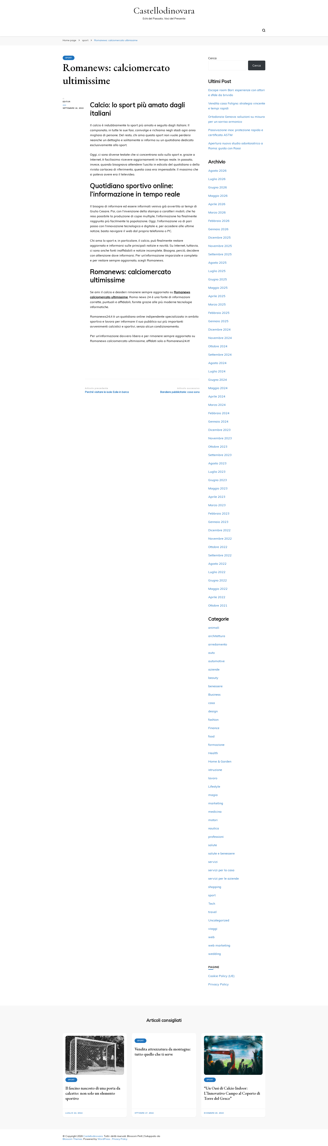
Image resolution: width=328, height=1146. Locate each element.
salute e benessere (221, 853)
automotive (216, 661)
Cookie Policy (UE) (221, 976)
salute (212, 845)
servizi (213, 862)
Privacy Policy (218, 984)
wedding (214, 954)
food (211, 736)
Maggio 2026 (218, 196)
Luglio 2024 (217, 371)
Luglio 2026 (217, 179)
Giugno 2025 (217, 279)
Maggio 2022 (218, 589)
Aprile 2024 (216, 396)
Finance (213, 728)
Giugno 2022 (217, 580)
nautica (213, 828)
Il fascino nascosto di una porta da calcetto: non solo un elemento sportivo (92, 1093)
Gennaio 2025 (218, 321)
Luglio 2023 (217, 472)
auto (211, 653)
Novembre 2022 (220, 538)
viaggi (212, 929)
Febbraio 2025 (218, 313)
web (211, 937)
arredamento (217, 644)
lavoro (212, 778)
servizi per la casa (221, 870)
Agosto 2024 (217, 363)
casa (211, 703)
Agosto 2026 (217, 171)
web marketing (219, 945)
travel (212, 912)
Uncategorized (218, 920)
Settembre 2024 (220, 355)
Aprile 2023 (216, 497)
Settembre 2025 (220, 254)
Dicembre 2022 (219, 530)
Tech (211, 904)
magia (213, 795)
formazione (216, 745)
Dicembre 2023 (219, 430)
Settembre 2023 (220, 455)
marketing (215, 803)
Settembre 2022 (220, 555)
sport (68, 58)
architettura (216, 636)
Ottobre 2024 (217, 346)
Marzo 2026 (217, 212)
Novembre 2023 (220, 438)
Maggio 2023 (218, 488)
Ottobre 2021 (217, 605)
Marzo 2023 (217, 505)
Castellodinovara (164, 10)
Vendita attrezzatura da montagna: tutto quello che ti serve (163, 1051)
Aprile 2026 (216, 204)
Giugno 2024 (217, 380)
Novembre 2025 (220, 246)
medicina (215, 812)
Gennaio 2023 (218, 522)
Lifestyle (214, 786)
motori (213, 820)
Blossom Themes (72, 1139)
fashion (213, 720)
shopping (214, 887)
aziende (214, 669)
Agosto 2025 (217, 263)
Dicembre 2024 (219, 329)
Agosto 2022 (217, 564)
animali (213, 628)
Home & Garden (219, 761)
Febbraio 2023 (218, 513)
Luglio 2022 (217, 572)
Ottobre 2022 (217, 547)
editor (66, 102)
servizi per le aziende (223, 878)
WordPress (104, 1139)
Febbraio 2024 (218, 413)
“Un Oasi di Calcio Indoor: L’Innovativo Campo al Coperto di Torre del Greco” (232, 1093)
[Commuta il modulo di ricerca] (263, 30)
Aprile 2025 (216, 296)
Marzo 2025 (217, 304)
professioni (216, 837)
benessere (215, 686)
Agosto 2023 (217, 463)
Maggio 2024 (218, 388)
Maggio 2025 (218, 288)
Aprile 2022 (216, 597)
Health (213, 753)
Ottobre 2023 (217, 447)
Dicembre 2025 (219, 237)
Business (214, 694)
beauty (213, 678)
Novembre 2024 (220, 338)
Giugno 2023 (217, 480)
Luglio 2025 (217, 271)
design (213, 711)
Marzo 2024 (217, 405)
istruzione (215, 770)
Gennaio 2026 (218, 229)
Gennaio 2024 (218, 421)
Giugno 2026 (217, 187)
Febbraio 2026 (218, 221)
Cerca (212, 58)
